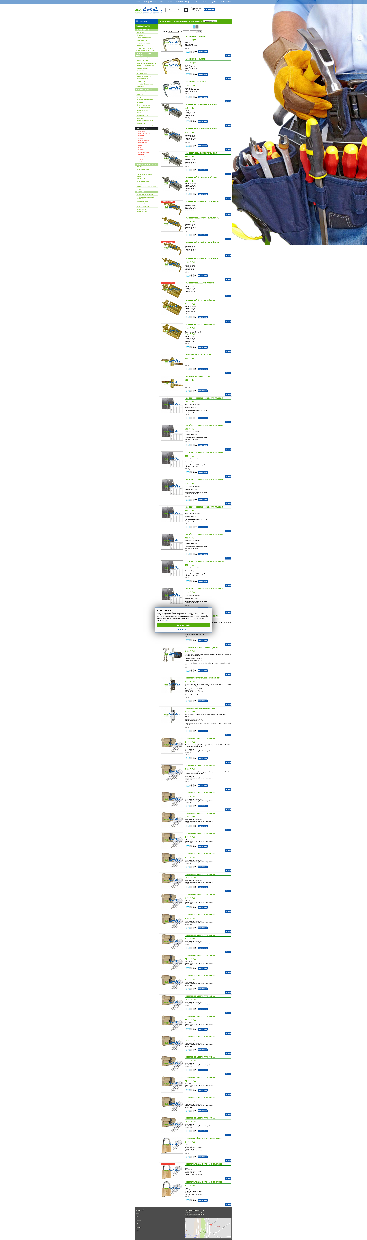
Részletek (228, 55)
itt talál (166, 620)
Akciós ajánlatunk (143, 26)
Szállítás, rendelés (226, 2)
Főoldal (137, 1213)
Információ (153, 2)
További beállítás (183, 630)
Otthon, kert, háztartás (182, 21)
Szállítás (138, 1231)
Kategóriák (170, 21)
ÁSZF (145, 2)
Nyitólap (138, 2)
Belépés (205, 2)
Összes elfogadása (183, 625)
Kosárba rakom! (203, 51)
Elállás (161, 2)
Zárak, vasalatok (195, 21)
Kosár (209, 9)
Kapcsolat (169, 2)
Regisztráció (214, 2)
